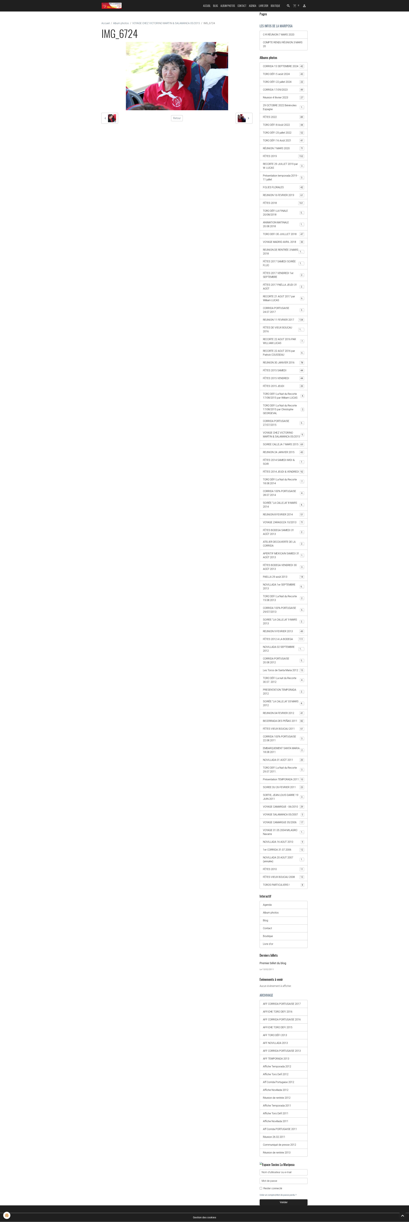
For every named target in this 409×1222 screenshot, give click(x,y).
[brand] (112, 6)
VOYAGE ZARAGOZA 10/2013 (283, 522)
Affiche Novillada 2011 (275, 1121)
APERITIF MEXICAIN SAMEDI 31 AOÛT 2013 (283, 555)
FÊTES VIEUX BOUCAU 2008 (283, 877)
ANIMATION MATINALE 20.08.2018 (283, 224)
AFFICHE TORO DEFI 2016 (277, 1011)
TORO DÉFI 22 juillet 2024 (283, 81)
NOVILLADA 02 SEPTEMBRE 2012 (283, 648)
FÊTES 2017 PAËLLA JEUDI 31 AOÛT (283, 286)
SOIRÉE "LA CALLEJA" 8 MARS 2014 (283, 504)
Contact (242, 6)
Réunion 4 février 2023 (283, 97)
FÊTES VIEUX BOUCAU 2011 (283, 728)
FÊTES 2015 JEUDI (283, 386)
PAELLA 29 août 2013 (283, 576)
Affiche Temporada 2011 (277, 1105)
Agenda (252, 6)
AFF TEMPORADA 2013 (276, 1058)
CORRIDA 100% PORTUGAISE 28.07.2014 (283, 493)
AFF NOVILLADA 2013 (275, 1043)
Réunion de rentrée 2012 (276, 1097)
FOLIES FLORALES (283, 187)
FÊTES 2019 (283, 156)
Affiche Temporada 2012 (277, 1066)
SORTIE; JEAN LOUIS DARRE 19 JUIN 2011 (283, 797)
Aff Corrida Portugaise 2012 (278, 1082)
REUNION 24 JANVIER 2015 (283, 452)
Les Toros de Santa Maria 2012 (283, 670)
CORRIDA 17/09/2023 (283, 89)
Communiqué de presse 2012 (279, 1144)
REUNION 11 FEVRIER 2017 (283, 319)
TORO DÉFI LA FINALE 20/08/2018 (283, 212)
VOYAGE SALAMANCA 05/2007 (283, 814)
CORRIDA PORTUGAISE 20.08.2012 (283, 660)
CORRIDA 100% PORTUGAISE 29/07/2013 (283, 609)
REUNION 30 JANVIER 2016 (283, 362)
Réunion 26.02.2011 (274, 1136)
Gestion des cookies (204, 1217)
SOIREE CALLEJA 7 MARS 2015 (283, 444)
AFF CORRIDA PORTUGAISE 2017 (282, 1003)
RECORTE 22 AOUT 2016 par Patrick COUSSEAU (283, 352)
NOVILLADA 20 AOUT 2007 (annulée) (283, 859)
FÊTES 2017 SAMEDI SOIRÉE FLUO (283, 263)
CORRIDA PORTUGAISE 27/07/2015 (283, 423)
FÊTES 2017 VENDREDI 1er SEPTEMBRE (283, 275)
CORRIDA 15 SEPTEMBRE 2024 (283, 66)
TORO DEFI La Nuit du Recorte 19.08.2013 (283, 598)
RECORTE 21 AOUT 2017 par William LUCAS (283, 298)
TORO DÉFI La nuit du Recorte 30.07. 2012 (283, 680)
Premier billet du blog (273, 963)
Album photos (227, 6)
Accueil (207, 6)
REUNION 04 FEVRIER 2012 (283, 713)
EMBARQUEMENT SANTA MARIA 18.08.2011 (283, 750)
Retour (177, 118)
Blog (215, 6)
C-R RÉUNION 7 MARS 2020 (278, 34)
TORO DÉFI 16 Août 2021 (283, 140)
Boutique (275, 6)
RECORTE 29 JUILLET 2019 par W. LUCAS (283, 165)
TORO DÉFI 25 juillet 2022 (283, 132)
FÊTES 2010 (283, 869)
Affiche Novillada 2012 (275, 1089)
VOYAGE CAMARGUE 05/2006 (283, 822)
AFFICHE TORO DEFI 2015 (277, 1027)
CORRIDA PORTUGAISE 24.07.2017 (283, 310)
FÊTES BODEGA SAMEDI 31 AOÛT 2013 (283, 532)
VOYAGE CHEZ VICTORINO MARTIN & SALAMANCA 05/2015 (166, 23)
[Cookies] (6, 1215)
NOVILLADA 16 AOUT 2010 (283, 841)
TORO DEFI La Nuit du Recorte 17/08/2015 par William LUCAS (283, 395)
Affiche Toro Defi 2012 (275, 1074)
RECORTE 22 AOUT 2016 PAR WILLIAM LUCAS (283, 341)
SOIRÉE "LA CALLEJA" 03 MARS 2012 (283, 703)
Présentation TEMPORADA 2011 (283, 779)
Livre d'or (263, 6)
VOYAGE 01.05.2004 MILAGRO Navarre (283, 832)
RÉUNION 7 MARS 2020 (283, 148)
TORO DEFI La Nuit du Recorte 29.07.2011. (283, 769)
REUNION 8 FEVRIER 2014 (283, 514)
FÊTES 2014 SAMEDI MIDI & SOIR (283, 462)
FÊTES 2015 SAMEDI (283, 370)
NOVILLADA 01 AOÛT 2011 (283, 759)
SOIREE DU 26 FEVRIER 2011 (283, 787)
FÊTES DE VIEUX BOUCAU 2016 (283, 329)
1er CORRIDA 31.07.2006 (283, 849)
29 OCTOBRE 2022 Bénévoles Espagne (283, 107)
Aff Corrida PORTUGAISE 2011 (280, 1129)
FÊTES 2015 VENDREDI (283, 378)
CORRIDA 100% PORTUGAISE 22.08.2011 (283, 738)
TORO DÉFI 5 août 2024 (283, 74)
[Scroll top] (403, 1216)
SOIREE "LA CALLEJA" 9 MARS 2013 (283, 621)
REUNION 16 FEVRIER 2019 (283, 195)
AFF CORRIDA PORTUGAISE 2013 (282, 1050)
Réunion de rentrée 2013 (276, 1152)
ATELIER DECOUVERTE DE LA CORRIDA (283, 543)
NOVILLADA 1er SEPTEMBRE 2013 (283, 586)
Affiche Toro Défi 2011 (275, 1113)
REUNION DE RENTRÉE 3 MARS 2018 (283, 251)
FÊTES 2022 (283, 117)
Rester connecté (272, 1188)
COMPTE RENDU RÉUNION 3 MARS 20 (282, 44)
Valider (284, 1202)
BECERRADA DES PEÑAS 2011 (283, 720)
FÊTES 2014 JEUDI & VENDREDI (283, 471)
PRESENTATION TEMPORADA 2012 (283, 691)
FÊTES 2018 (283, 202)
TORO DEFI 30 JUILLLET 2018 (283, 234)
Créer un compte (267, 1195)
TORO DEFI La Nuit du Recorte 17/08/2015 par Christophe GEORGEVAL (284, 409)
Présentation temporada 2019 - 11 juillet (283, 177)
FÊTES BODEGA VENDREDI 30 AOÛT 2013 (283, 567)
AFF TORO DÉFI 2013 (275, 1035)
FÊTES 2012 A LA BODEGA (283, 639)
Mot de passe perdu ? (286, 1195)
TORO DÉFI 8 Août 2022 (283, 124)
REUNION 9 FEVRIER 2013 (283, 631)
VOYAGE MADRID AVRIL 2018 (283, 241)
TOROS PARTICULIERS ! (283, 884)
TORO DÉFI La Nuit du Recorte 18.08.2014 (283, 481)
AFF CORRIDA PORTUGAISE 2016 (282, 1019)
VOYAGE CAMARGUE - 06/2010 (283, 806)
